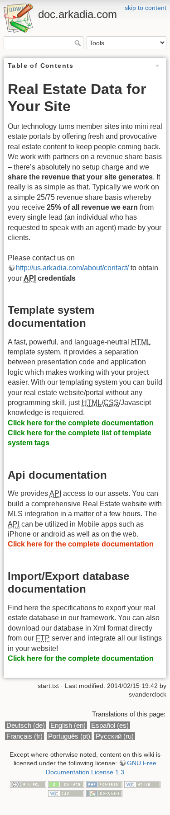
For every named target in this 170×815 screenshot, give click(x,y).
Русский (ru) (115, 736)
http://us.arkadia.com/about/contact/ (72, 268)
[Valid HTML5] (142, 784)
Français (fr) (24, 736)
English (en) (68, 725)
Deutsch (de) (25, 725)
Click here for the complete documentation (81, 423)
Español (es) (110, 725)
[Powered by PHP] (104, 784)
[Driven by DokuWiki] (104, 792)
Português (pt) (69, 736)
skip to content (145, 7)
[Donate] (66, 784)
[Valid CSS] (66, 792)
